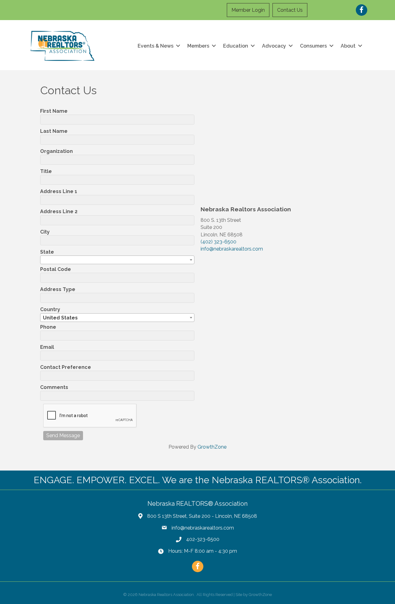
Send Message (63, 435)
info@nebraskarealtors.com (232, 249)
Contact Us (290, 10)
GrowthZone (212, 447)
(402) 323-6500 (218, 242)
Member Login (248, 10)
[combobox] (117, 260)
